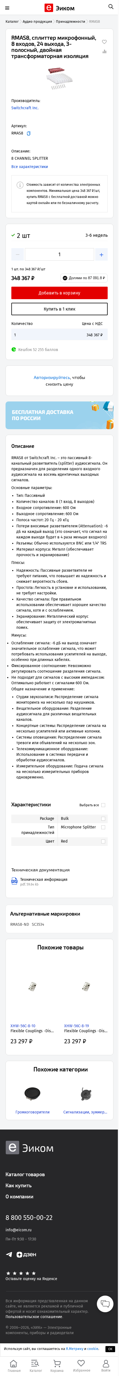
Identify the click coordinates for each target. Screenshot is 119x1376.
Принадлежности (70, 21)
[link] (80, 818)
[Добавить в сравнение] (104, 51)
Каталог (12, 21)
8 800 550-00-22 (29, 1218)
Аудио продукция (37, 21)
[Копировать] (29, 133)
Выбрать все (89, 805)
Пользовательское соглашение (34, 1316)
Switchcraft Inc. (24, 108)
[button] (59, 79)
